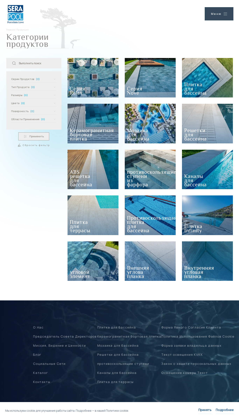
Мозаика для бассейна (118, 345)
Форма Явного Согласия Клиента (191, 327)
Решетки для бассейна (118, 354)
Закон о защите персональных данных (196, 363)
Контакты (41, 382)
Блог (37, 354)
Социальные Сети (49, 363)
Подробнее (225, 410)
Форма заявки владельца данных (191, 345)
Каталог (40, 372)
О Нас (38, 327)
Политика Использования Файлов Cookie (198, 336)
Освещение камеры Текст (184, 372)
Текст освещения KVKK (182, 354)
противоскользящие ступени (123, 363)
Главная (10, 29)
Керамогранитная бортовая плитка (129, 336)
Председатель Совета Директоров (65, 336)
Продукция (23, 29)
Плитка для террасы (115, 382)
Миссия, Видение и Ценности (59, 345)
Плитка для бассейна (116, 327)
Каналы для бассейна (117, 372)
